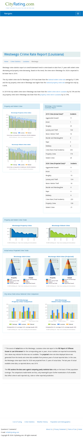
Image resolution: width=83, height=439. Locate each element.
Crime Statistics (15, 61)
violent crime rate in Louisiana (57, 92)
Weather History (42, 422)
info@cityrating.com (12, 432)
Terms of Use (72, 429)
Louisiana (26, 61)
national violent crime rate (56, 79)
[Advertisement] (41, 34)
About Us (49, 429)
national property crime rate (55, 82)
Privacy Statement (60, 429)
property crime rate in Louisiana (50, 95)
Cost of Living (17, 422)
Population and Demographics (60, 422)
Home (6, 61)
